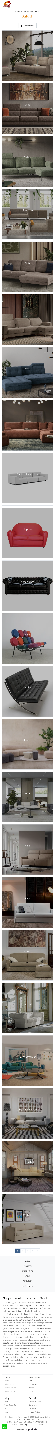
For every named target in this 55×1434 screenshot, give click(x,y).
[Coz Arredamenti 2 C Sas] (7, 4)
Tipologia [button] (27, 1281)
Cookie (22, 1424)
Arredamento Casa (27, 11)
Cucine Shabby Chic (11, 1391)
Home (17, 11)
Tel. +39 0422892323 (31, 1419)
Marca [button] (27, 1261)
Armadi (31, 1388)
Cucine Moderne (10, 1384)
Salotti (37, 11)
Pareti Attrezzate (10, 1405)
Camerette (33, 1384)
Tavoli (6, 1408)
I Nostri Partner (34, 1412)
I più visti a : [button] (28, 1286)
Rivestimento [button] (27, 1271)
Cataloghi (32, 1408)
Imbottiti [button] (28, 1266)
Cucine (6, 1381)
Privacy (15, 1424)
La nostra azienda (35, 1401)
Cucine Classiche (10, 1388)
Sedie (6, 1412)
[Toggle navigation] (50, 4)
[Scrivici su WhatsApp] (4, 1426)
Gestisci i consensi (35, 1424)
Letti (30, 1381)
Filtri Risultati (29, 25)
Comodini (32, 1391)
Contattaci (33, 1405)
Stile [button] (27, 1276)
